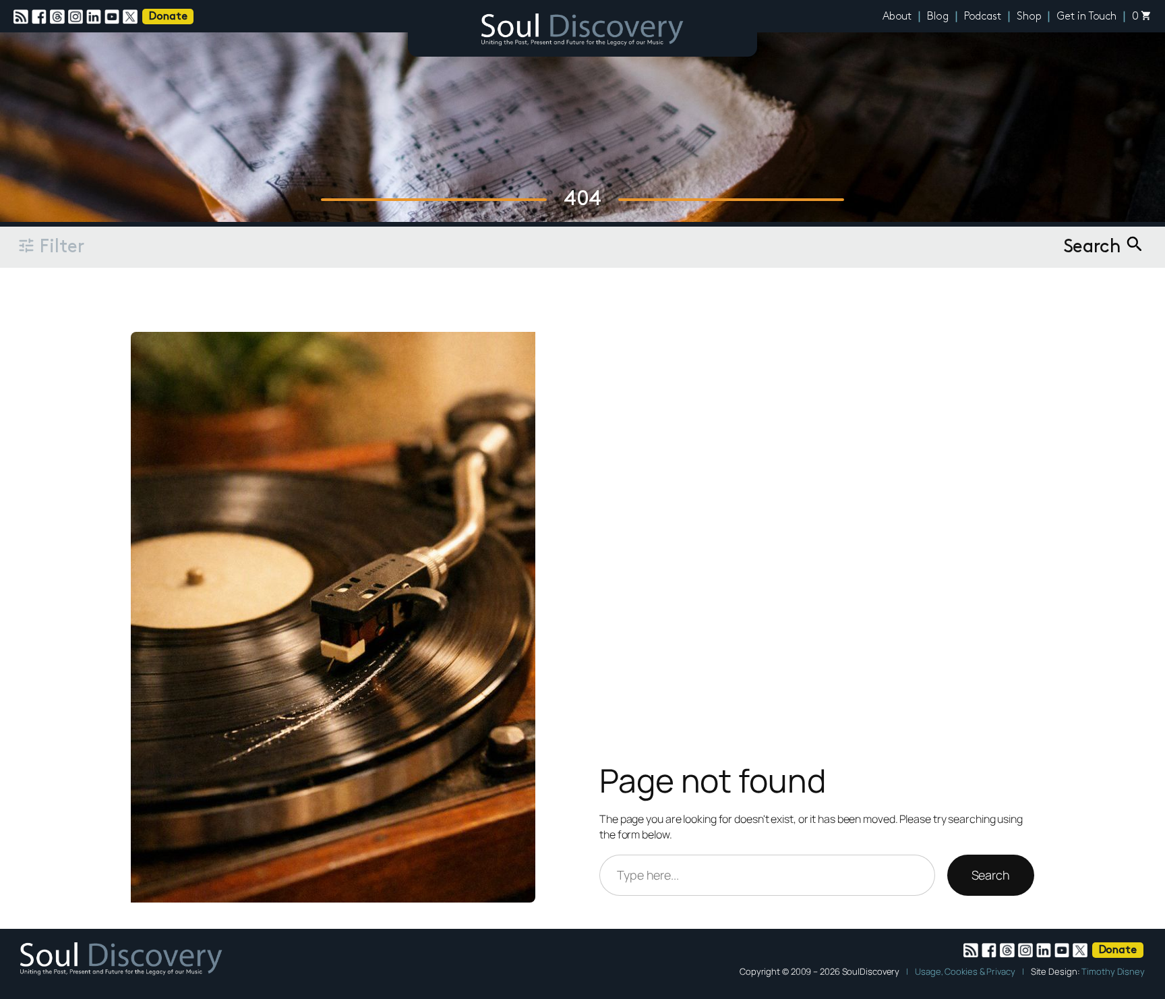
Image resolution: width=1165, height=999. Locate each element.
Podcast (982, 16)
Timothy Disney (1113, 971)
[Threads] (59, 16)
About (897, 16)
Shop (1029, 16)
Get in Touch (1086, 16)
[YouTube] (113, 16)
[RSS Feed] (22, 16)
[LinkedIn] (95, 16)
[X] (132, 16)
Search (991, 875)
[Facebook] (41, 16)
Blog (938, 16)
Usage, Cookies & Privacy (965, 971)
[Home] (582, 31)
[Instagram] (77, 16)
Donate (168, 16)
